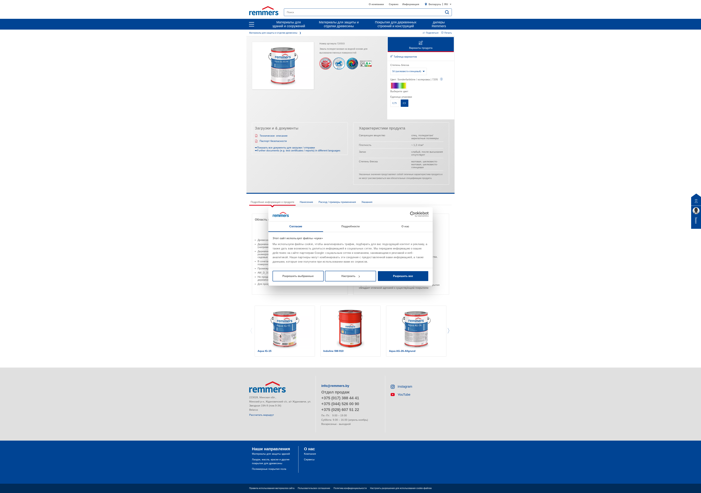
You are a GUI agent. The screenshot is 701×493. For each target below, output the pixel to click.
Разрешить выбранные (298, 276)
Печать (448, 33)
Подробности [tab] (350, 226)
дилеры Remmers (439, 24)
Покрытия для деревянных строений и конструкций (395, 24)
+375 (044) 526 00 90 (340, 404)
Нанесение (306, 201)
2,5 (404, 103)
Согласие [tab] (295, 226)
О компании (376, 4)
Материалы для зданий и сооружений (288, 24)
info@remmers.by (335, 386)
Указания (366, 201)
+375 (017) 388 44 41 (340, 398)
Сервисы (309, 459)
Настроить (348, 276)
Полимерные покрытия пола (269, 468)
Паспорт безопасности (273, 141)
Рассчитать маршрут (261, 414)
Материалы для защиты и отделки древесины (339, 24)
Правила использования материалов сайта (271, 488)
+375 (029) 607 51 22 (340, 409)
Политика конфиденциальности (350, 488)
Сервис (394, 4)
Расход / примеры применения (337, 201)
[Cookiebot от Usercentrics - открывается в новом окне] (413, 214)
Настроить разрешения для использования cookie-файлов (401, 488)
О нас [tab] (405, 226)
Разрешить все (403, 276)
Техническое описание (274, 135)
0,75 (394, 103)
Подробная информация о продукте (272, 201)
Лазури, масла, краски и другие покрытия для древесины (271, 461)
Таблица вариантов (405, 56)
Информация (410, 4)
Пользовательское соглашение (314, 488)
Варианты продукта (420, 47)
